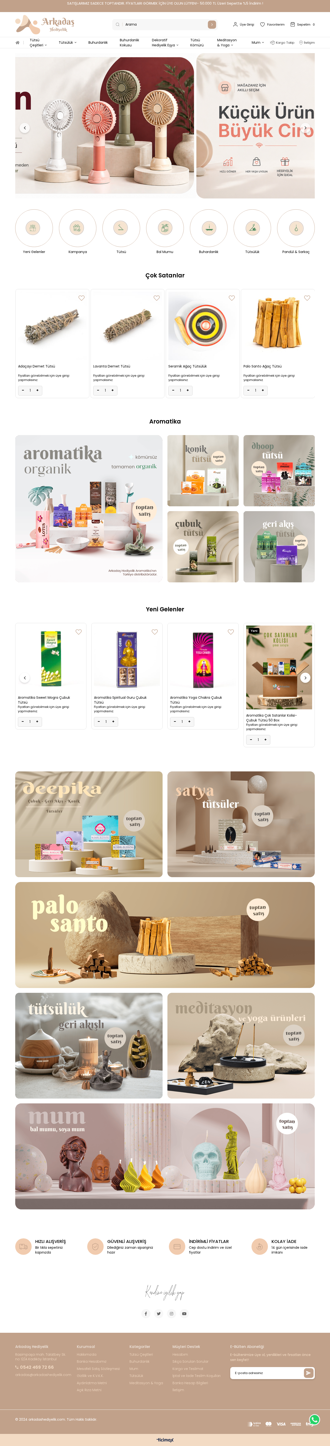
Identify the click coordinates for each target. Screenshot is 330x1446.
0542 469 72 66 (37, 1367)
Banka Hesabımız (92, 1361)
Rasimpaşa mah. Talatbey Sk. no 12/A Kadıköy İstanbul (40, 1357)
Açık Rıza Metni (89, 1390)
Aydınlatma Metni (92, 1383)
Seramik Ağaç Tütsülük (37, 366)
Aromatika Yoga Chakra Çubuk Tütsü (120, 700)
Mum (133, 1369)
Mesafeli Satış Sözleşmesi (98, 1369)
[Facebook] (146, 1313)
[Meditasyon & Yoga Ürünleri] (241, 1046)
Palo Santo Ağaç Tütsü (112, 366)
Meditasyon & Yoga (146, 1383)
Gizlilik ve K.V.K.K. (90, 1376)
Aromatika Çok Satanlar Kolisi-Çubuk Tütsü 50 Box (195, 718)
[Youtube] (184, 1313)
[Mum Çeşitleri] (165, 1156)
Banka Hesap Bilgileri (190, 1383)
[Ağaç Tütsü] (165, 935)
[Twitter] (158, 1313)
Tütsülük (136, 1376)
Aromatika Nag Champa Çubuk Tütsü (272, 700)
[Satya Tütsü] (241, 824)
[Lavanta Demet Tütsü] (278, 326)
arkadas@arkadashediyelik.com (43, 1375)
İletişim (178, 1390)
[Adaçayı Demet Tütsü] (202, 326)
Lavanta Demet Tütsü (262, 366)
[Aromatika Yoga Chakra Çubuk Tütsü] (127, 658)
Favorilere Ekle (81, 298)
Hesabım (180, 1354)
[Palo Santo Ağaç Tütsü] (127, 326)
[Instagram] (171, 1313)
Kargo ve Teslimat (187, 1369)
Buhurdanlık (139, 1361)
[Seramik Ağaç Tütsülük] (52, 326)
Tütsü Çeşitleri (141, 1354)
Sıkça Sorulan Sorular (190, 1361)
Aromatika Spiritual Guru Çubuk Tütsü (44, 700)
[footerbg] (165, 1293)
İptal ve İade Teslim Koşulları (196, 1376)
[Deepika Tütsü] (89, 824)
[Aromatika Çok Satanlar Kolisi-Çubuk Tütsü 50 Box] (203, 667)
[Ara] (212, 25)
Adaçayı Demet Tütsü (186, 366)
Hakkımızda (86, 1354)
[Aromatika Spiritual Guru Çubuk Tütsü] (51, 658)
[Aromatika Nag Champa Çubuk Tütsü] (279, 658)
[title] (165, 125)
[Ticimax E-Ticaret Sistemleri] (165, 1440)
